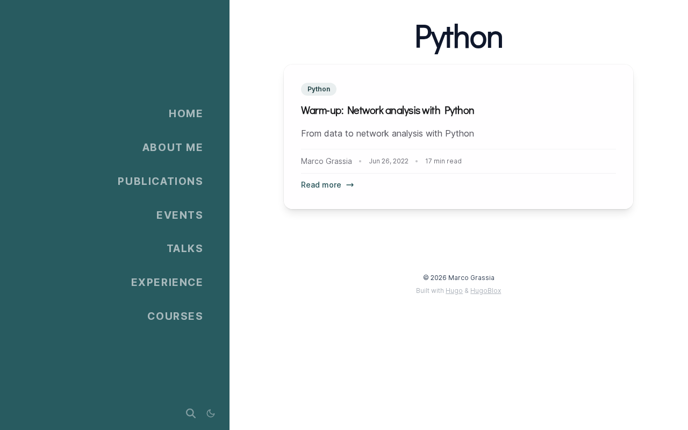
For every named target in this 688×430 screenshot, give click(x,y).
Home (186, 113)
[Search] (190, 413)
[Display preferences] (210, 413)
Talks (185, 248)
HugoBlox (485, 290)
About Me (173, 147)
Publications (160, 181)
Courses (175, 316)
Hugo (454, 290)
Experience (167, 282)
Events (180, 215)
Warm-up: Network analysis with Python (388, 110)
